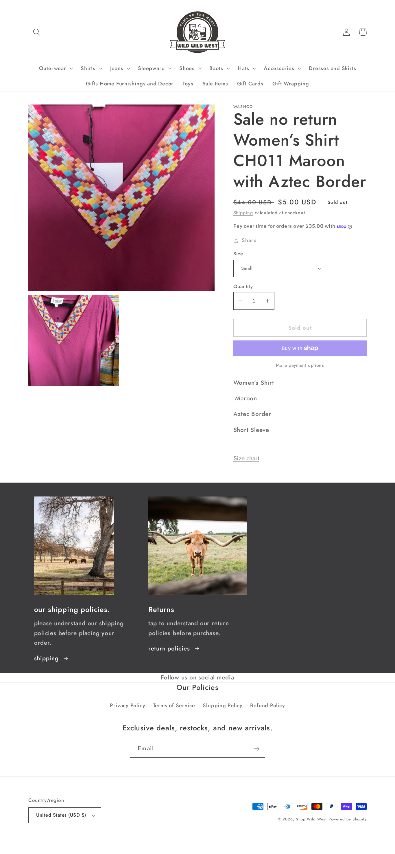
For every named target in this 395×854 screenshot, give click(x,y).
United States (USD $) (61, 814)
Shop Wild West (311, 819)
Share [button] (249, 240)
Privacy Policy (127, 705)
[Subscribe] (256, 749)
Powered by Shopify (347, 819)
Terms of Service (174, 705)
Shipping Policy (223, 705)
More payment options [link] (300, 365)
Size (238, 253)
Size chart (246, 458)
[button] (36, 32)
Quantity (243, 286)
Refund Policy (267, 705)
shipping (46, 658)
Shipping (243, 212)
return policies (169, 648)
